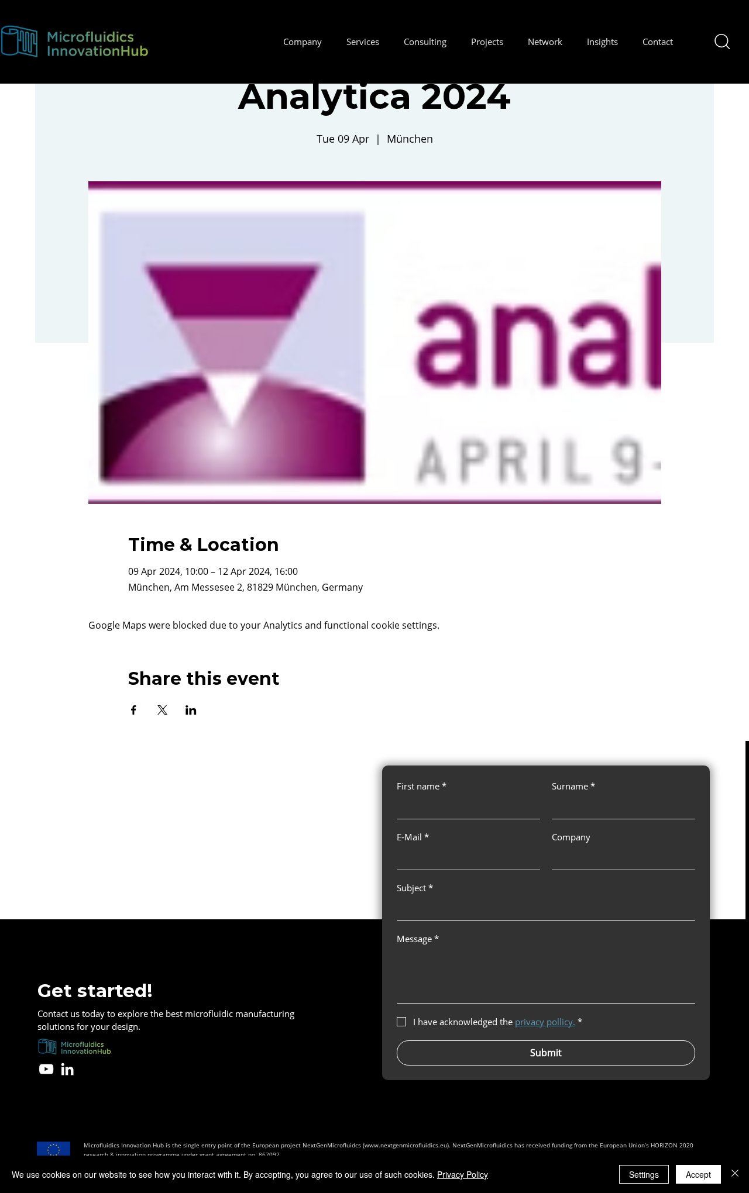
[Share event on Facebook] (133, 710)
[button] (302, 41)
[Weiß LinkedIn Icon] (67, 1069)
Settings (644, 1174)
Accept (698, 1174)
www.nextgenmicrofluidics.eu (406, 1145)
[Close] (735, 1174)
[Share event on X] (162, 710)
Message (418, 938)
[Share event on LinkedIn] (191, 710)
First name (421, 786)
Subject (415, 888)
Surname (573, 786)
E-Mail (413, 837)
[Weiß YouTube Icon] (46, 1069)
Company (571, 837)
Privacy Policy (462, 1174)
